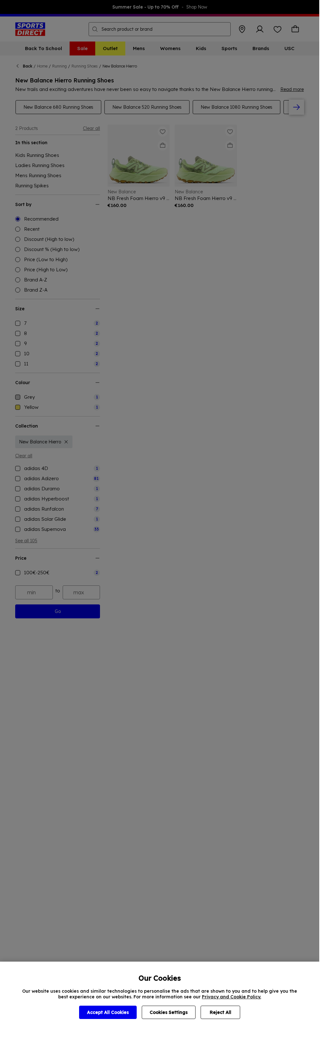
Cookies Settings (169, 1012)
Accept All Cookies (108, 1012)
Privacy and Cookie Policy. (231, 997)
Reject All (220, 1012)
